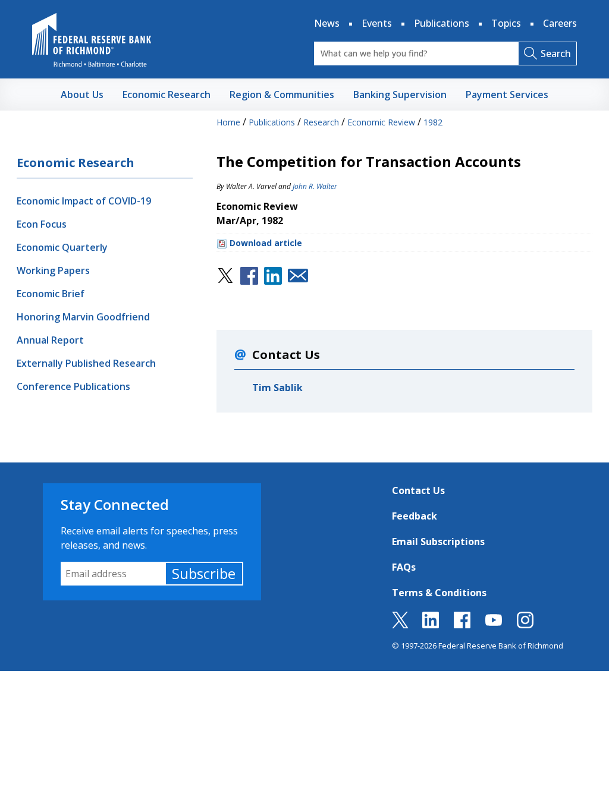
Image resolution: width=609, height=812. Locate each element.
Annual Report (50, 340)
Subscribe (204, 573)
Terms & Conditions (439, 592)
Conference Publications (73, 386)
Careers (560, 23)
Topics (506, 23)
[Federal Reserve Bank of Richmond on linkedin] (430, 624)
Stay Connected (115, 504)
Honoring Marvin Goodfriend (83, 316)
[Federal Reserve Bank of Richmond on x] (400, 624)
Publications (441, 23)
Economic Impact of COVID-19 (84, 200)
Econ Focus (42, 224)
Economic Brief (50, 293)
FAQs (404, 567)
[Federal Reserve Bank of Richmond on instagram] (525, 624)
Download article (266, 242)
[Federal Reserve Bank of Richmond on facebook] (462, 624)
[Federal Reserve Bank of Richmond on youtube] (493, 624)
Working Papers (53, 270)
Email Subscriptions (438, 541)
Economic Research (75, 163)
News (327, 23)
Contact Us (418, 490)
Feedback (414, 516)
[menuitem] (82, 94)
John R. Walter (315, 186)
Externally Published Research (86, 363)
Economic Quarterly (62, 247)
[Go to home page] (91, 39)
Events (377, 23)
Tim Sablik (277, 387)
